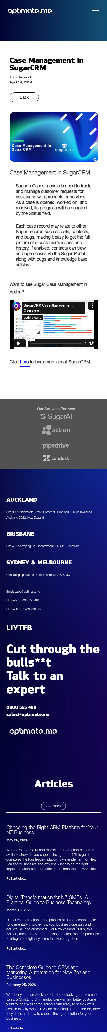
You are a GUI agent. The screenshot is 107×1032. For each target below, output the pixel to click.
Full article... (16, 878)
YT (18, 627)
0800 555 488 (21, 706)
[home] (30, 11)
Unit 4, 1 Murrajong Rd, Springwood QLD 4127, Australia (42, 546)
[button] (95, 11)
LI (9, 627)
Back (24, 97)
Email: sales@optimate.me (23, 591)
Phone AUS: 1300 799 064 (24, 609)
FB (27, 627)
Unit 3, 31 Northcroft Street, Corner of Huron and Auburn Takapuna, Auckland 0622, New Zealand (49, 514)
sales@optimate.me (27, 713)
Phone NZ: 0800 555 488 (23, 600)
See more (53, 806)
